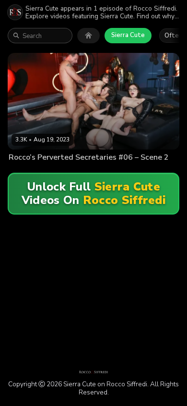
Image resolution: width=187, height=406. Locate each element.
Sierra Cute (128, 35)
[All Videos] (88, 35)
